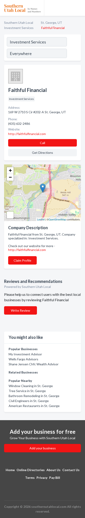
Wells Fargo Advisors (23, 359)
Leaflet (41, 219)
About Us (53, 470)
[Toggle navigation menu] (79, 7)
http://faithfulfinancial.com (27, 250)
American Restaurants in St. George (34, 406)
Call (42, 143)
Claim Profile (22, 260)
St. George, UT (51, 22)
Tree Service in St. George (27, 391)
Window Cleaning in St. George (31, 386)
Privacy (41, 477)
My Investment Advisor (25, 354)
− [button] (10, 177)
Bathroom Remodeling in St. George (34, 396)
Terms (30, 477)
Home (10, 470)
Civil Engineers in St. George (29, 401)
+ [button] (10, 170)
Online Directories (31, 470)
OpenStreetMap (57, 219)
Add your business (42, 448)
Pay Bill (54, 477)
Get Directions (42, 152)
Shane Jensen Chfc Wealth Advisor (33, 364)
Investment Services (19, 28)
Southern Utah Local (18, 22)
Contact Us (71, 470)
